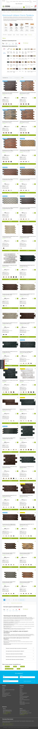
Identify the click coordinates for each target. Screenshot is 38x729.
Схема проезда (5, 713)
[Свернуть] (4, 360)
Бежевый (21, 34)
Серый (14, 34)
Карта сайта (21, 698)
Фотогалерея (27, 1)
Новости (3, 687)
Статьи (21, 700)
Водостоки (13, 9)
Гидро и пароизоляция (9, 668)
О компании (21, 687)
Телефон (21, 675)
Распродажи (4, 696)
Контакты (34, 1)
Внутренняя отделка (29, 9)
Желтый (17, 34)
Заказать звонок (28, 7)
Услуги (11, 1)
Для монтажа (21, 9)
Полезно (23, 1)
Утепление (22, 666)
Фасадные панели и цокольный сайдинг (8, 689)
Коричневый (10, 34)
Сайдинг (7, 9)
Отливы (18, 668)
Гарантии (20, 1)
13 (13, 599)
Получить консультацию (27, 681)
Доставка (14, 1)
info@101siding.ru (8, 712)
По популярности (17, 77)
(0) (22, 77)
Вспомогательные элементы (6, 695)
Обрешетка (7, 666)
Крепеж (15, 666)
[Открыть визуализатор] (2, 364)
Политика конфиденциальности (24, 699)
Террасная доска (16, 9)
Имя (3, 675)
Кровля (19, 9)
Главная (4, 11)
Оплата (17, 1)
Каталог (4, 9)
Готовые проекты (22, 704)
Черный (26, 34)
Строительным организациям (24, 696)
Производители (25, 9)
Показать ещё (22, 599)
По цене (10, 77)
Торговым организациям (23, 697)
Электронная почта (6, 679)
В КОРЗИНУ (10, 106)
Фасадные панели (10, 9)
